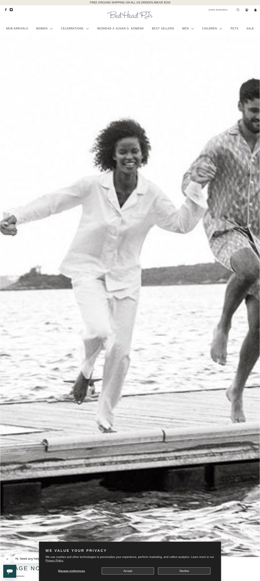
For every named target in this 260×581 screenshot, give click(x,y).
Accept (128, 570)
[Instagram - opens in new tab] (12, 11)
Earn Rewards (218, 10)
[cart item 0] (255, 10)
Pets (234, 28)
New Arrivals (17, 28)
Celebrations (72, 28)
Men (185, 28)
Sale (250, 28)
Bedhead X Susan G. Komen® (120, 28)
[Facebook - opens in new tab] (7, 11)
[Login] (246, 10)
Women (42, 28)
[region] (130, 2)
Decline (184, 570)
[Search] (237, 10)
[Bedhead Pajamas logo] (130, 14)
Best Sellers (163, 28)
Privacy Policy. (55, 560)
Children (209, 28)
